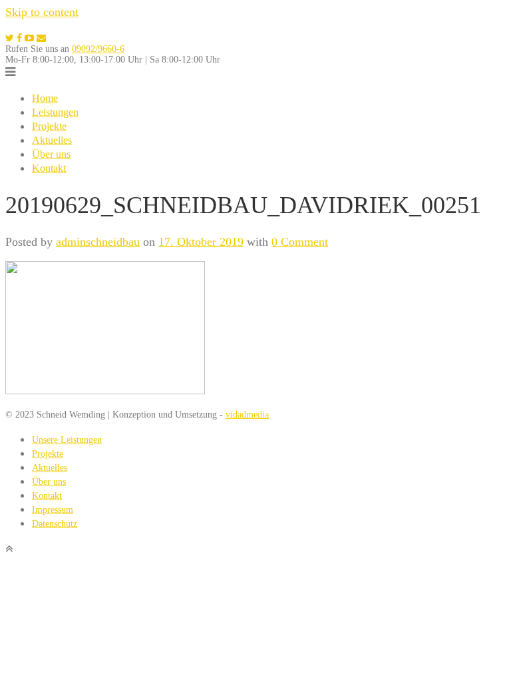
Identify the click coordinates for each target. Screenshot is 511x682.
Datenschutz (54, 524)
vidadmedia (247, 415)
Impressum (52, 510)
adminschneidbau (98, 241)
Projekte (49, 126)
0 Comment (299, 241)
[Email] (41, 38)
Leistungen (55, 112)
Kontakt (49, 168)
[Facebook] (19, 38)
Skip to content (42, 12)
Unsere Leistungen (67, 440)
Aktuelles (52, 140)
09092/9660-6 (98, 49)
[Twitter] (9, 38)
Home (45, 98)
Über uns (51, 154)
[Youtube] (29, 38)
